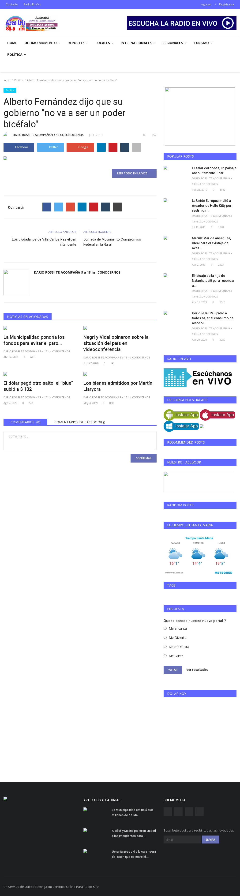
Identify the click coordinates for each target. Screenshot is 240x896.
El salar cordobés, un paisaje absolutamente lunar (214, 170)
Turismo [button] (202, 43)
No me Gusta (179, 646)
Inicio (7, 80)
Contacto (12, 4)
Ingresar (206, 4)
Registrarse (226, 4)
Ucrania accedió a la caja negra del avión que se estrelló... (134, 854)
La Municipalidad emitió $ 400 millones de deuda (132, 812)
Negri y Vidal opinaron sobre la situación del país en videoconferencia (116, 343)
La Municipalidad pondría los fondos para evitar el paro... (34, 340)
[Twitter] (58, 207)
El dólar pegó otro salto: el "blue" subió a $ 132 (38, 386)
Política (18, 80)
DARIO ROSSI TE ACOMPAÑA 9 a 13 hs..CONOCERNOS (48, 135)
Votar (172, 669)
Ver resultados (197, 669)
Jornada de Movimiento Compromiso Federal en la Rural (112, 242)
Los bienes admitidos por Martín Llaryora (117, 386)
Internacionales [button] (137, 43)
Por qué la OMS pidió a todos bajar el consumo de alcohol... (212, 318)
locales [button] (103, 43)
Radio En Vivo (32, 4)
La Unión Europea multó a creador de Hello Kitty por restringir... (212, 205)
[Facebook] (46, 207)
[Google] (70, 207)
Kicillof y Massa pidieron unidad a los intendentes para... (134, 833)
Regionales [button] (173, 43)
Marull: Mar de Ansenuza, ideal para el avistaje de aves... (211, 243)
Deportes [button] (77, 43)
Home (12, 43)
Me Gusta (176, 656)
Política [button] (15, 54)
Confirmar (143, 458)
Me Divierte (177, 637)
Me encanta (178, 628)
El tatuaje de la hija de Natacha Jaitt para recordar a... (213, 280)
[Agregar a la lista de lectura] (136, 147)
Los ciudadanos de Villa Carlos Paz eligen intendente (44, 242)
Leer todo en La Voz (133, 173)
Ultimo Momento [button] (41, 43)
